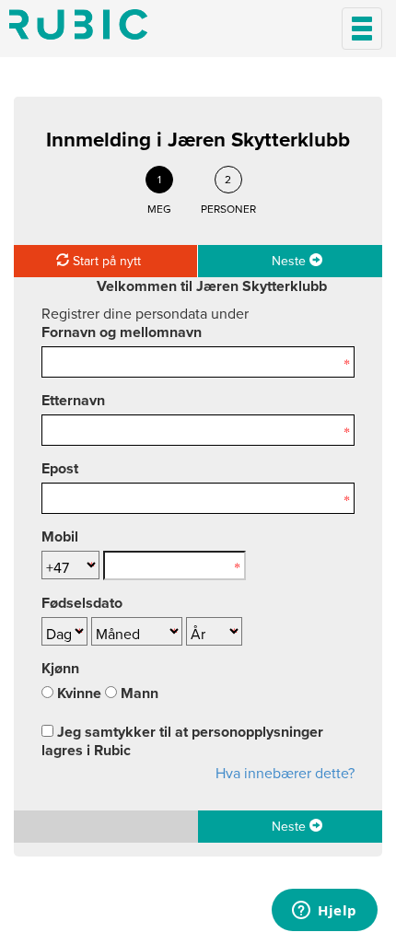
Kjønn (60, 668)
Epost (59, 469)
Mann (137, 693)
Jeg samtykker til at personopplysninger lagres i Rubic (182, 741)
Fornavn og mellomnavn (121, 332)
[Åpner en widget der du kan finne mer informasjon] (325, 912)
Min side (78, 24)
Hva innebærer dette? (285, 773)
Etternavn (73, 400)
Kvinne (77, 693)
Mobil (59, 537)
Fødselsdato (81, 603)
